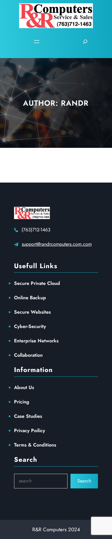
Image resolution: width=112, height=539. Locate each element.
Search (84, 480)
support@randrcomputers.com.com (57, 244)
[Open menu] (37, 41)
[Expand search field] (85, 41)
